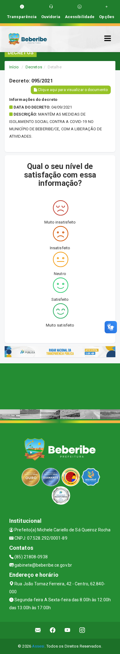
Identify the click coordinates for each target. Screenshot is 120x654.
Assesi (38, 646)
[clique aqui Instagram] (82, 630)
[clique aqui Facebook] (52, 630)
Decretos (34, 67)
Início (14, 67)
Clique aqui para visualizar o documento (72, 90)
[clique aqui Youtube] (67, 630)
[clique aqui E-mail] (38, 630)
